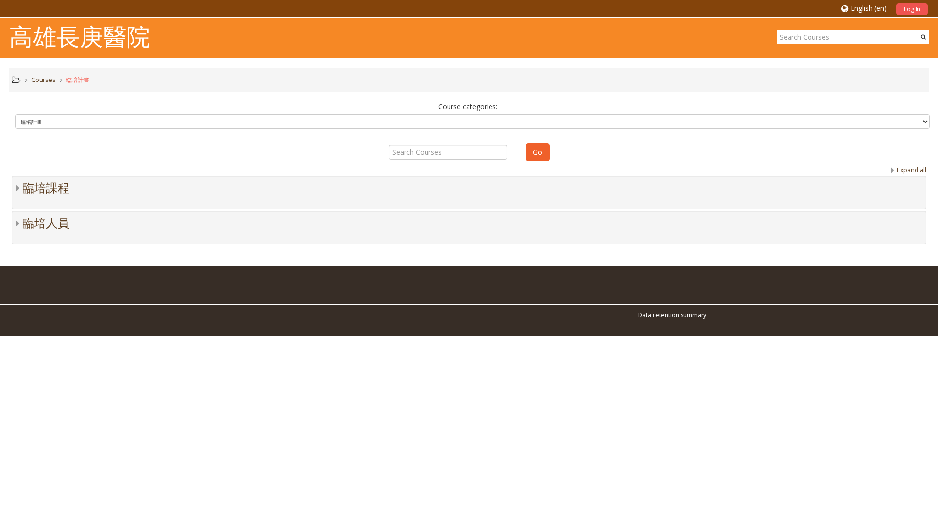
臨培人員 (45, 223)
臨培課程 (45, 188)
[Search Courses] (923, 36)
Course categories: (467, 106)
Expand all (911, 170)
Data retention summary (672, 315)
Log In (912, 9)
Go (537, 152)
